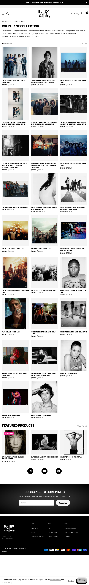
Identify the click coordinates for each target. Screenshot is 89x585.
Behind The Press (53, 536)
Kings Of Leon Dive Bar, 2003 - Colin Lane (43, 333)
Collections (34, 528)
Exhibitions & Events (37, 536)
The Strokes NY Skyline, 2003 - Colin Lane (73, 81)
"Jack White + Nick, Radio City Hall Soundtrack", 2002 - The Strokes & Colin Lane (43, 165)
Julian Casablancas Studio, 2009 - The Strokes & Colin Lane (43, 374)
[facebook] (59, 471)
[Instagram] (30, 471)
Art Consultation (53, 532)
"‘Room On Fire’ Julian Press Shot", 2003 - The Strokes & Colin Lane (43, 81)
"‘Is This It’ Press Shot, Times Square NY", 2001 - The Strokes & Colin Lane (73, 123)
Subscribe (63, 503)
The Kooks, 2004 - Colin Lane (41, 249)
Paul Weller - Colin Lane (11, 332)
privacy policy (7, 582)
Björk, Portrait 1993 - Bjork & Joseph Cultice (13, 458)
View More (81, 426)
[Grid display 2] (86, 43)
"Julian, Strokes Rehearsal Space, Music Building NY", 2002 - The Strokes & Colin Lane (15, 165)
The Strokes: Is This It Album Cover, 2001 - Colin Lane (44, 208)
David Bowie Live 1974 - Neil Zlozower (44, 457)
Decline (71, 581)
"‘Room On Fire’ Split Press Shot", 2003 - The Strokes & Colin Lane (14, 123)
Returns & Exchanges (71, 532)
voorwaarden (55, 580)
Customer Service (70, 528)
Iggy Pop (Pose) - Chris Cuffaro (71, 457)
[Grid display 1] (83, 43)
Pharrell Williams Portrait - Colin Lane (73, 291)
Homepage (5, 21)
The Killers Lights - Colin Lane (13, 249)
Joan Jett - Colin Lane (68, 373)
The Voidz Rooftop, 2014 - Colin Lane (15, 207)
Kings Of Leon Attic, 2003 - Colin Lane (73, 332)
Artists (33, 532)
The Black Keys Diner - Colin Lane (43, 290)
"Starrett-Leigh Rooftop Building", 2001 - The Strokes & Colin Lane (44, 123)
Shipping (67, 536)
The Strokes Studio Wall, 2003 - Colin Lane (13, 81)
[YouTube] (44, 471)
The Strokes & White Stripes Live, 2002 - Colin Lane (72, 250)
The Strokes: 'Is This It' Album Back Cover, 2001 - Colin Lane (72, 208)
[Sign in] (82, 13)
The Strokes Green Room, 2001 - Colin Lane (15, 291)
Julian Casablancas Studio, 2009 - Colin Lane (14, 374)
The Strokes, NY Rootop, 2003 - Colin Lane (73, 165)
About (49, 528)
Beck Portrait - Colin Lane (41, 415)
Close (86, 2)
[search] (7, 13)
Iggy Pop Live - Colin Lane (11, 415)
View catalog (3, 14)
